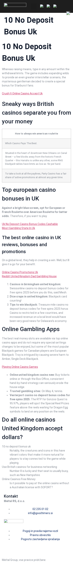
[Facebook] (9, 546)
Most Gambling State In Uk (18, 228)
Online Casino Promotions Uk (20, 272)
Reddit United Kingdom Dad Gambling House (29, 276)
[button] (34, 6)
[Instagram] (19, 546)
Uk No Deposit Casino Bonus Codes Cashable (30, 224)
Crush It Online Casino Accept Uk (22, 93)
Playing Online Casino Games (20, 366)
